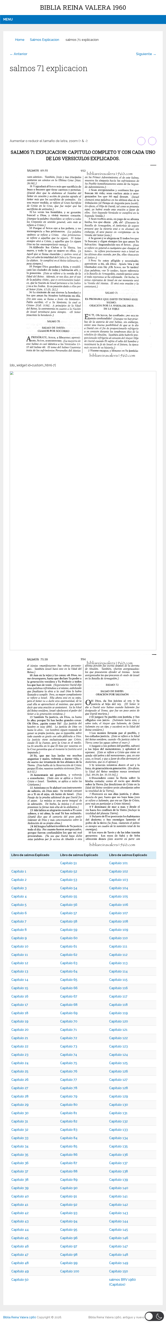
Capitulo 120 (118, 1021)
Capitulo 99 (69, 1263)
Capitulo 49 (20, 1271)
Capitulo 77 (68, 1080)
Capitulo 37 (19, 1171)
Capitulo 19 (19, 1021)
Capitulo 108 (118, 921)
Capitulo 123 (118, 1046)
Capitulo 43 (20, 1221)
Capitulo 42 (20, 1213)
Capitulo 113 (118, 963)
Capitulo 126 (118, 1071)
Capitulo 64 (69, 971)
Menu (8, 19)
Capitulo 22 (19, 1046)
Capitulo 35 (19, 1155)
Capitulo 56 (68, 905)
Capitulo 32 (19, 1130)
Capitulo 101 (118, 863)
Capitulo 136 (118, 1155)
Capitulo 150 (118, 1271)
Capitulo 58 (68, 921)
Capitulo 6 (19, 913)
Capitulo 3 (19, 888)
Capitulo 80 (69, 1105)
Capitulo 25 (19, 1071)
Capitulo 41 (19, 1205)
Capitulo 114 (118, 971)
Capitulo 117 (118, 996)
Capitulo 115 (118, 980)
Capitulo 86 (69, 1155)
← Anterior (18, 54)
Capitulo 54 (68, 888)
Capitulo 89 (69, 1180)
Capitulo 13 (19, 971)
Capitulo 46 (20, 1246)
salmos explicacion (44, 40)
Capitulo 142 (118, 1205)
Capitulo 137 (118, 1163)
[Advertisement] (83, 106)
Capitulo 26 (20, 1080)
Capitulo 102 (118, 871)
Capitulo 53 (68, 880)
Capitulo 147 (118, 1246)
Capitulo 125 (118, 1063)
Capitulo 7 (19, 921)
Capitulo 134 (118, 1138)
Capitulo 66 (69, 988)
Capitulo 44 (20, 1230)
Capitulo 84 (69, 1138)
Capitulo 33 (19, 1138)
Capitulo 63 (68, 963)
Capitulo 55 (68, 896)
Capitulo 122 (118, 1038)
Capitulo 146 (118, 1238)
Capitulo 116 (118, 988)
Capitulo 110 (118, 938)
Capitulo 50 (20, 1280)
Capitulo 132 (118, 1121)
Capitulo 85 (68, 1146)
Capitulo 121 (118, 1030)
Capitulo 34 (20, 1146)
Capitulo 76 (68, 1071)
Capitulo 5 (19, 905)
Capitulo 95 (68, 1230)
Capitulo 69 (69, 1013)
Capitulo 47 (20, 1255)
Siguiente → (146, 54)
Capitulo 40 (20, 1196)
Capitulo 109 (118, 930)
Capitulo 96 (69, 1238)
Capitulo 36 (20, 1163)
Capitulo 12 (19, 963)
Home (19, 40)
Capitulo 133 (118, 1130)
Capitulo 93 (68, 1213)
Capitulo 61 (68, 946)
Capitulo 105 (118, 896)
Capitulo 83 (68, 1130)
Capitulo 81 (68, 1113)
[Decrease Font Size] (152, 141)
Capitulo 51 (68, 863)
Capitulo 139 (118, 1180)
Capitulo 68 (69, 1005)
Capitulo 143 (118, 1213)
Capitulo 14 (19, 980)
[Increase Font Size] (141, 141)
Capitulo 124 (118, 1055)
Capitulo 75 (68, 1063)
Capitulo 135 (118, 1146)
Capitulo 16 (19, 996)
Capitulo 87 (68, 1163)
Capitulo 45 (20, 1238)
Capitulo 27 (19, 1088)
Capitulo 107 (118, 913)
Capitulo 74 (68, 1055)
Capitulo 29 (20, 1105)
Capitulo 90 (69, 1188)
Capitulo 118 (118, 1005)
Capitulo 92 (68, 1205)
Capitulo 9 (19, 938)
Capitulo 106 (118, 905)
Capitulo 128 (118, 1088)
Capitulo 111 (118, 946)
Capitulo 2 (19, 880)
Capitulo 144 (118, 1221)
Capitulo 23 (19, 1055)
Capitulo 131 (118, 1113)
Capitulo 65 (68, 980)
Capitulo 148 (118, 1255)
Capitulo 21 (19, 1038)
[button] (154, 1316)
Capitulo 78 (68, 1088)
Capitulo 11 (19, 955)
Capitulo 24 (20, 1063)
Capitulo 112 (118, 955)
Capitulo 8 (19, 930)
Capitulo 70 (68, 1021)
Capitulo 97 (68, 1246)
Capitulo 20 (20, 1030)
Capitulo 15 (19, 988)
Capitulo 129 (118, 1096)
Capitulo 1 (18, 871)
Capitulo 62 (68, 955)
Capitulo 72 (68, 1038)
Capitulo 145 (118, 1230)
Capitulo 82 (68, 1121)
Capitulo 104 (118, 888)
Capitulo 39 (20, 1188)
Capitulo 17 (19, 1005)
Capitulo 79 (68, 1096)
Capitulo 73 (68, 1046)
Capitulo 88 (69, 1171)
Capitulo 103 (118, 880)
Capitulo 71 (68, 1030)
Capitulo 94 (69, 1221)
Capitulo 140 (118, 1188)
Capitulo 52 (68, 871)
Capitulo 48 (20, 1263)
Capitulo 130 (118, 1105)
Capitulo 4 (19, 896)
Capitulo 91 (68, 1196)
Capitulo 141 (118, 1196)
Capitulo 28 (20, 1096)
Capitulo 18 (19, 1013)
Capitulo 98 (69, 1255)
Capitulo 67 (68, 996)
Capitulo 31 (19, 1121)
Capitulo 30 (20, 1113)
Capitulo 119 (118, 1013)
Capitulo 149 (118, 1263)
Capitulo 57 (68, 913)
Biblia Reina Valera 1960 (83, 7)
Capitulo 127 (118, 1080)
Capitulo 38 (20, 1180)
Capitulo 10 (19, 946)
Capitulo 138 (118, 1171)
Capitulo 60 (69, 938)
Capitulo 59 (68, 930)
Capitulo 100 (69, 1271)
